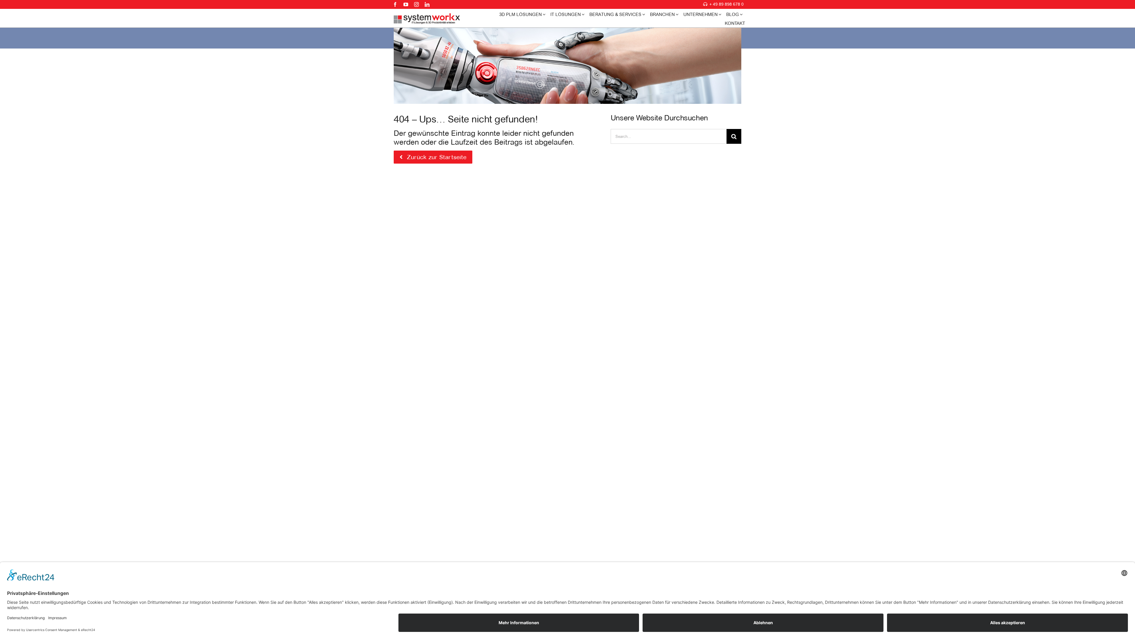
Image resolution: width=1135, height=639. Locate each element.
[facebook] (395, 4)
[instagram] (416, 4)
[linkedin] (427, 4)
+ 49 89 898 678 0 (726, 4)
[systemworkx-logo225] (427, 16)
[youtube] (405, 4)
